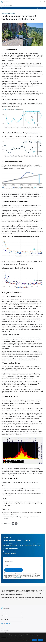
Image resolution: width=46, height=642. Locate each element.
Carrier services (4, 619)
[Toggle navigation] (44, 2)
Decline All (41, 640)
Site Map (2, 629)
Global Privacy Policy (4, 630)
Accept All (34, 640)
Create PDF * (42, 8)
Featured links (4, 612)
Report (4, 8)
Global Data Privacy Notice (13, 635)
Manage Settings (27, 640)
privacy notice (18, 577)
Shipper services (5, 615)
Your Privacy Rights (4, 632)
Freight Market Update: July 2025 (7, 5)
